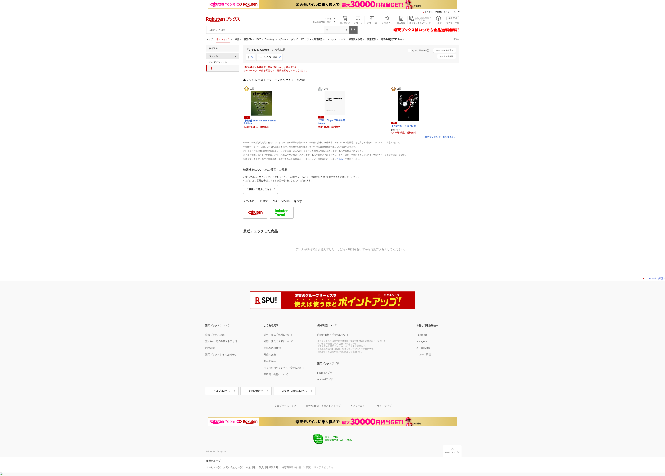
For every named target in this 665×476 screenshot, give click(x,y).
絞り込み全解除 (446, 56)
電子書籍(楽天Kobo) (391, 39)
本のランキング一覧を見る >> (440, 137)
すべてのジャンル (218, 62)
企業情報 (251, 467)
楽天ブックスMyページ (420, 23)
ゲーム (283, 39)
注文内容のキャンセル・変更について (284, 367)
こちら (340, 159)
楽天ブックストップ (285, 405)
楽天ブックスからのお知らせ (221, 354)
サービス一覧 (452, 22)
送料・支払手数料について (278, 334)
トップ (209, 39)
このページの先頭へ (655, 278)
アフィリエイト (358, 405)
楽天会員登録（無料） (323, 22)
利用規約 (210, 347)
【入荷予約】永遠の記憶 (403, 126)
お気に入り (387, 23)
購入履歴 (401, 23)
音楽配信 (371, 39)
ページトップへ (452, 452)
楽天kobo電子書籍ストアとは (221, 341)
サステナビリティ (323, 467)
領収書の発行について (276, 374)
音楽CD (248, 39)
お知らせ (358, 23)
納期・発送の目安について (278, 341)
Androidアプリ (325, 379)
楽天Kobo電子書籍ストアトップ (323, 405)
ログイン (329, 18)
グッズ (294, 39)
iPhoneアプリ (324, 372)
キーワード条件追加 (444, 50)
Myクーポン (372, 23)
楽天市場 (453, 18)
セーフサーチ (419, 50)
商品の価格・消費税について (333, 334)
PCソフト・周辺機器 (311, 39)
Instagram (422, 341)
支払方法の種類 (272, 347)
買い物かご (345, 23)
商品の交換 (270, 354)
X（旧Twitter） (424, 347)
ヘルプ (438, 23)
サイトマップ (384, 405)
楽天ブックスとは (215, 334)
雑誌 (237, 39)
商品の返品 (270, 361)
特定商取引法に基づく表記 (296, 467)
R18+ (456, 39)
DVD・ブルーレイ (265, 39)
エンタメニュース (336, 39)
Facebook (421, 334)
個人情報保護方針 (268, 467)
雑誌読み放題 (355, 39)
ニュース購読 (423, 354)
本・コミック (223, 39)
